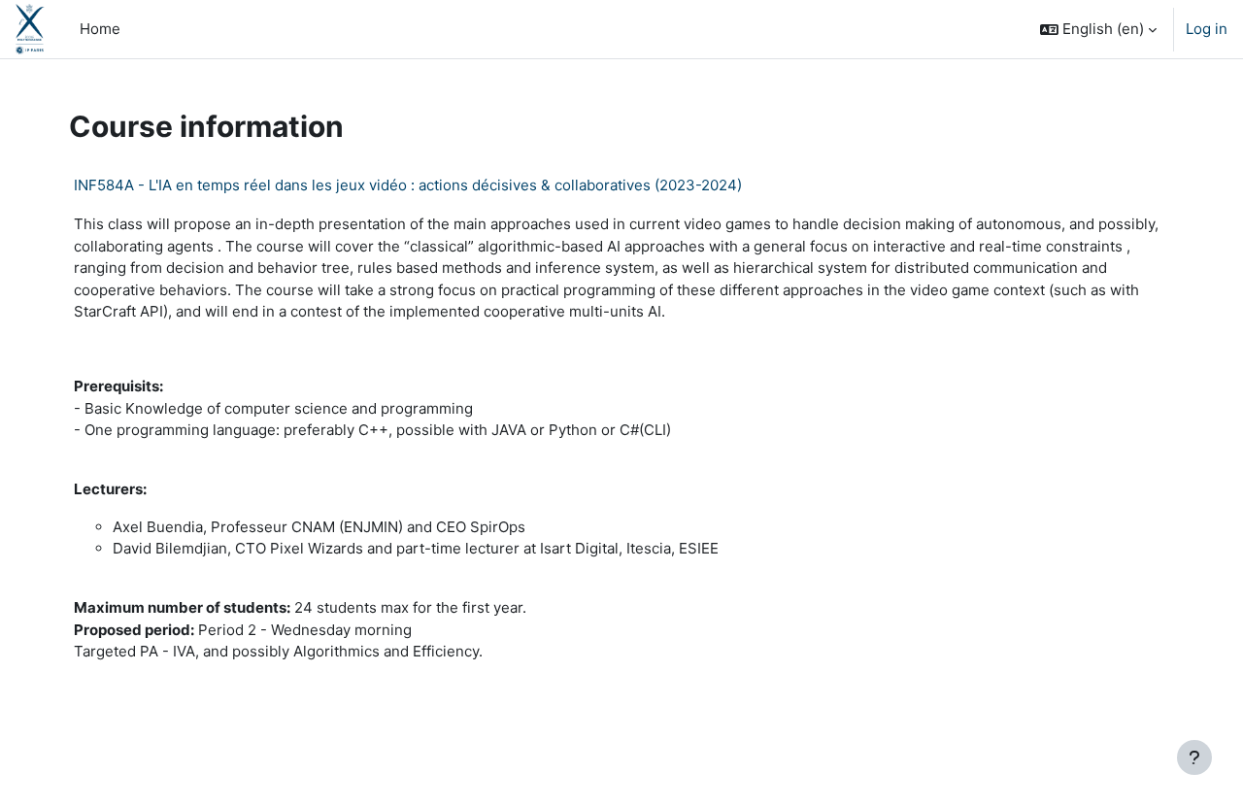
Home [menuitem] (100, 28)
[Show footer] (1194, 757)
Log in (1206, 28)
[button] (1098, 29)
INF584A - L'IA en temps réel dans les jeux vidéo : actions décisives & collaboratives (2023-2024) (408, 185)
